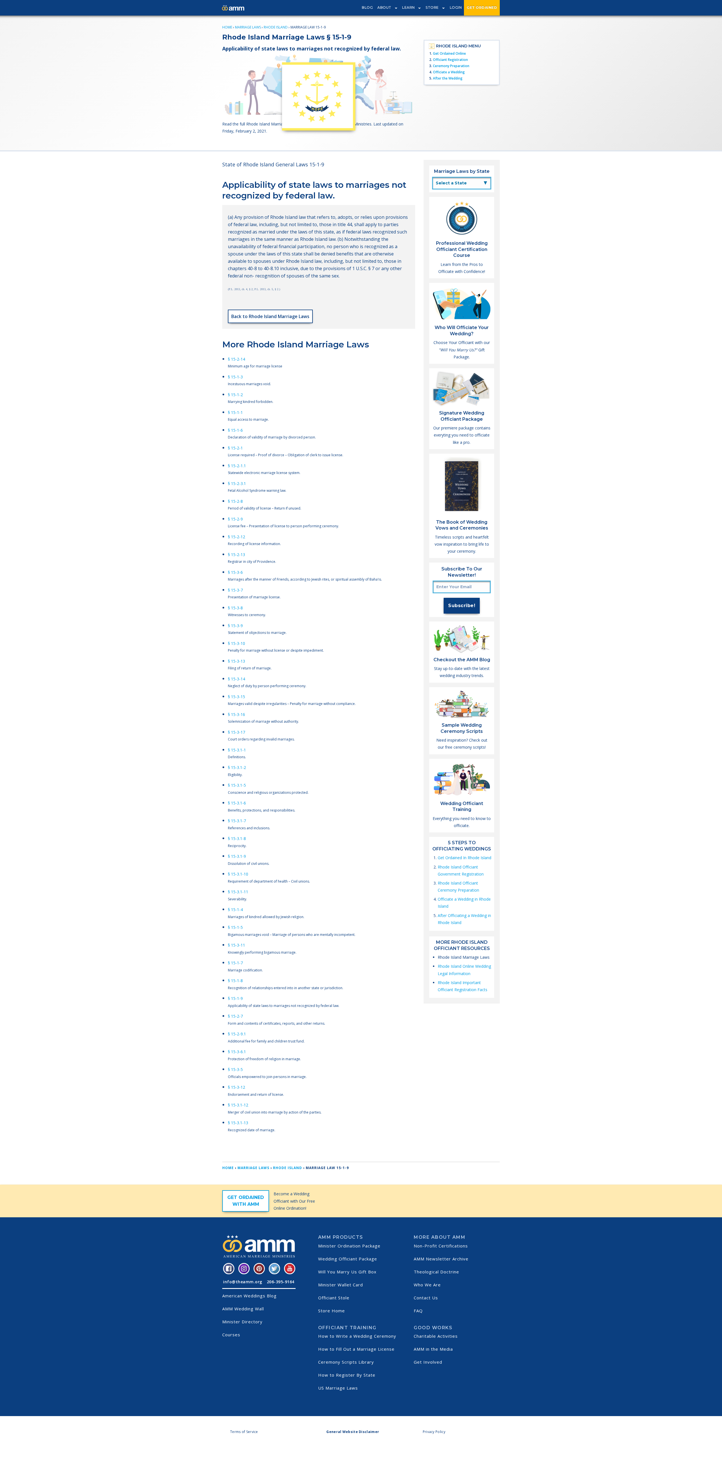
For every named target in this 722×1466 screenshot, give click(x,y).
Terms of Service (244, 1431)
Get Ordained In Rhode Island (464, 857)
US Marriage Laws (338, 1388)
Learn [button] (408, 7)
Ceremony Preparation (451, 65)
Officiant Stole (333, 1297)
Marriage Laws (248, 27)
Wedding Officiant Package (347, 1259)
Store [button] (432, 7)
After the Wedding (448, 78)
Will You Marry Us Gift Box (347, 1272)
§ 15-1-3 (235, 377)
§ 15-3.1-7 (237, 820)
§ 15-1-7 (235, 962)
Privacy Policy (434, 1431)
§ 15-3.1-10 (238, 874)
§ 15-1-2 (235, 394)
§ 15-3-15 (236, 696)
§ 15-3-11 (236, 945)
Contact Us (426, 1297)
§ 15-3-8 (235, 607)
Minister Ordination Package (349, 1246)
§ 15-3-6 (235, 572)
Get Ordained (482, 7)
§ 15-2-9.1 (237, 1034)
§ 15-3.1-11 (238, 891)
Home (227, 27)
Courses (231, 1334)
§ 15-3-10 (236, 643)
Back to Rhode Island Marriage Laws (270, 316)
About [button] (384, 7)
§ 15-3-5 (235, 1069)
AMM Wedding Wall (243, 1308)
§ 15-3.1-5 (237, 785)
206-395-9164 (280, 1281)
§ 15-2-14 (236, 359)
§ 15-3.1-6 (237, 803)
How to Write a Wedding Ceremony (357, 1336)
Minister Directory (242, 1321)
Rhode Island (276, 27)
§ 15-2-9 (235, 519)
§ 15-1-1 (235, 412)
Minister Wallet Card (340, 1285)
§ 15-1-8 (235, 980)
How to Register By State (346, 1375)
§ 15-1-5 (235, 927)
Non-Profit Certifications (441, 1246)
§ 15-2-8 (235, 501)
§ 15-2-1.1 (237, 465)
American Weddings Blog (249, 1296)
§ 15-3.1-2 (237, 767)
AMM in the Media (433, 1349)
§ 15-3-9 (235, 625)
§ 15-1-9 (235, 998)
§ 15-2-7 (235, 1016)
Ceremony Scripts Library (346, 1362)
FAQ (418, 1310)
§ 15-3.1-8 (237, 838)
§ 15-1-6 (235, 430)
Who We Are (427, 1285)
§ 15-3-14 (236, 679)
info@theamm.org (242, 1281)
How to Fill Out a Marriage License (356, 1349)
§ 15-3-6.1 (237, 1051)
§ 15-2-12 (236, 536)
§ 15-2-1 (235, 448)
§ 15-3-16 (236, 714)
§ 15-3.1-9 (237, 856)
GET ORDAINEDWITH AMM (245, 1201)
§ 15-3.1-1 (237, 750)
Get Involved (428, 1362)
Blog (367, 7)
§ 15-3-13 (236, 661)
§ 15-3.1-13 (238, 1122)
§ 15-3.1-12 (238, 1105)
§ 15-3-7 (235, 590)
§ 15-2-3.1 (237, 483)
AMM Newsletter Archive (441, 1259)
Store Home (331, 1310)
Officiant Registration (450, 59)
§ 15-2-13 (236, 554)
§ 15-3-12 (236, 1087)
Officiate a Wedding (449, 72)
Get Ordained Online (449, 53)
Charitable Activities (436, 1336)
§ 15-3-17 (236, 732)
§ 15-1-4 (235, 909)
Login (456, 7)
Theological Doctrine (436, 1272)
